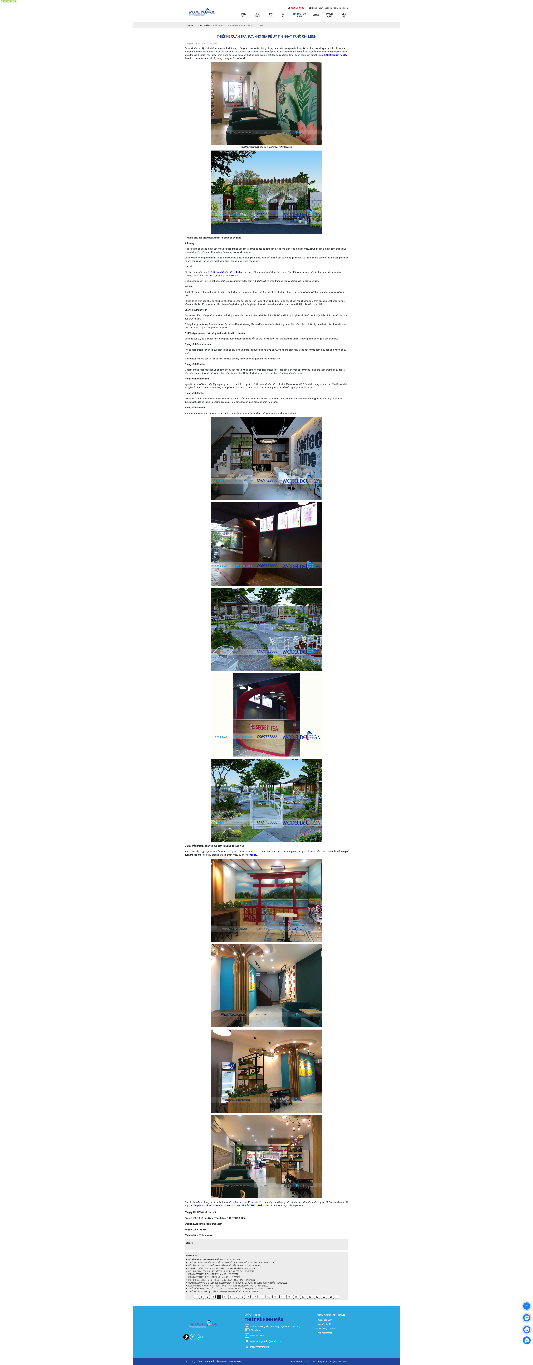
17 (303, 1296)
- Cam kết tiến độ (323, 1324)
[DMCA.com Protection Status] (8, 1)
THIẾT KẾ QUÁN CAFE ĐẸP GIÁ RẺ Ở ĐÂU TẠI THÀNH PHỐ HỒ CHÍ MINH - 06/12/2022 (225, 1291)
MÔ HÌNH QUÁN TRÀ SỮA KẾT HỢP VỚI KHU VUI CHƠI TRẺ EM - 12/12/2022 (221, 1271)
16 (296, 1296)
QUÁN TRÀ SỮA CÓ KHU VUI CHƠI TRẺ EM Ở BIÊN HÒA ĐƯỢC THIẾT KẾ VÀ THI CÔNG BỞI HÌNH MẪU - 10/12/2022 (237, 1282)
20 (324, 1296)
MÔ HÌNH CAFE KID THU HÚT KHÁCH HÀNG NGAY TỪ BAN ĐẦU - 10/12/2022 (221, 1280)
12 (268, 1296)
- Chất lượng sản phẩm (326, 1328)
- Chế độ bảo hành (324, 1320)
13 (275, 1296)
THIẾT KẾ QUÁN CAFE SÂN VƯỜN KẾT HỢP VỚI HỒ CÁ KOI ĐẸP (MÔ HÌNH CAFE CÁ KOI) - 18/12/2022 (232, 1262)
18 (310, 1296)
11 (261, 1296)
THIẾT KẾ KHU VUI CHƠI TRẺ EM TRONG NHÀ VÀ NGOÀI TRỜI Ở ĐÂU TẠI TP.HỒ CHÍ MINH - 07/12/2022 (232, 1288)
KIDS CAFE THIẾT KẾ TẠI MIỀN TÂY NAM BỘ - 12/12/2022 (213, 1274)
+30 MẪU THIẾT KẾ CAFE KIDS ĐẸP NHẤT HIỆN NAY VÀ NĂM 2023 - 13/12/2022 (223, 1268)
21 (331, 1296)
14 (282, 1296)
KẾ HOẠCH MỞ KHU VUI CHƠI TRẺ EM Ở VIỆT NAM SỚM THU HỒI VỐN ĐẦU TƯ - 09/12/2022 (228, 1285)
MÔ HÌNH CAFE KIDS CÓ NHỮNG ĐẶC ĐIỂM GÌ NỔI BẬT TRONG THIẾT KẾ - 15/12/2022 (225, 1265)
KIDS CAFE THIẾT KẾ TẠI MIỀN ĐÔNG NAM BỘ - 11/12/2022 (214, 1277)
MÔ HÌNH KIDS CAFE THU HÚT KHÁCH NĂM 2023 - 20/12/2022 (215, 1259)
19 (317, 1296)
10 (254, 1296)
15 (289, 1296)
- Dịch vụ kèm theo (324, 1332)
